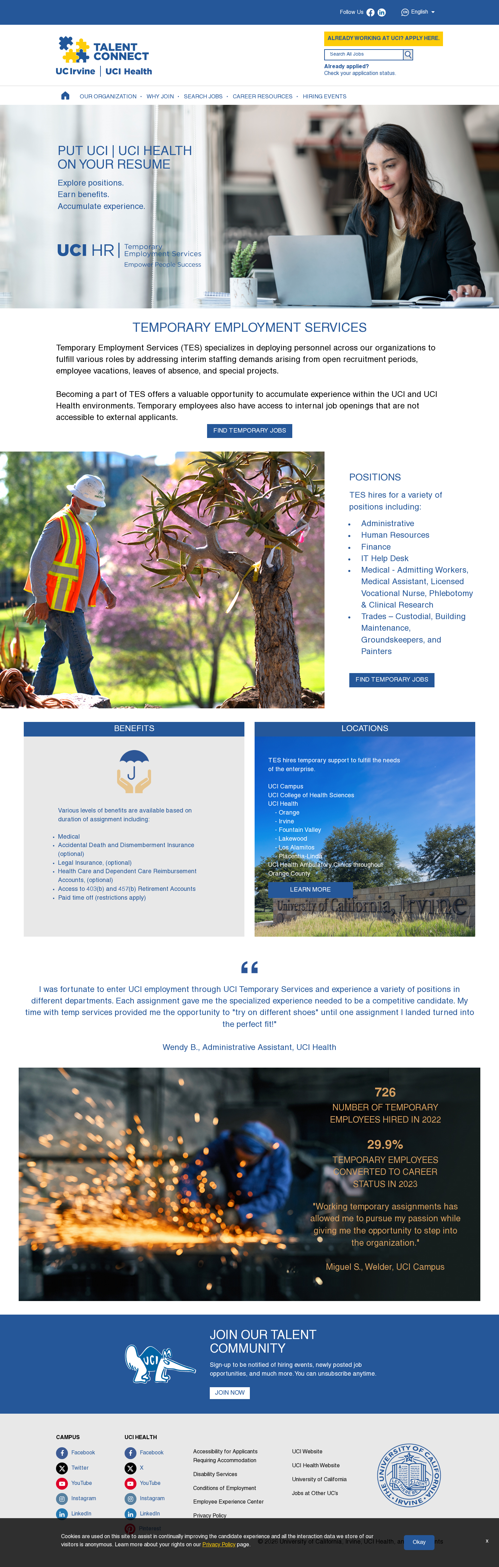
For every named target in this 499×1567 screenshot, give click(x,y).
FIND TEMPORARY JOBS (249, 431)
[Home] (65, 95)
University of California (319, 1479)
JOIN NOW (230, 1393)
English (419, 12)
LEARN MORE (310, 890)
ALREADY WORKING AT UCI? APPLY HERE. (384, 38)
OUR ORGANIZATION (108, 97)
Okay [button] (419, 1542)
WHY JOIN (160, 97)
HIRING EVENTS (325, 97)
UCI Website (307, 1452)
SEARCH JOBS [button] (203, 97)
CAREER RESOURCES (263, 97)
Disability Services (215, 1474)
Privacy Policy (209, 1516)
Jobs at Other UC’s (315, 1493)
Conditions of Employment (224, 1488)
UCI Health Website (316, 1466)
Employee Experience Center (228, 1502)
